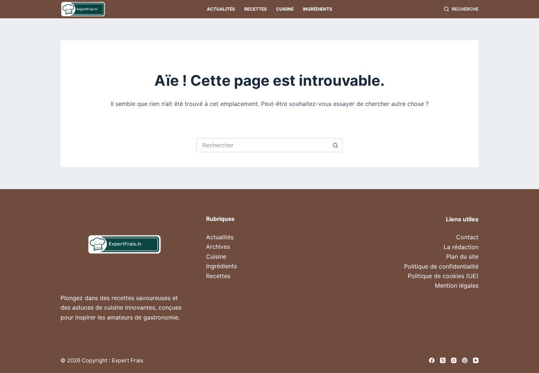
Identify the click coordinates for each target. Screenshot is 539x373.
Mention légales (456, 285)
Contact (467, 237)
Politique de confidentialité (441, 266)
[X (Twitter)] (442, 360)
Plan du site (462, 256)
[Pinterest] (464, 360)
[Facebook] (431, 360)
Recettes (255, 9)
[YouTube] (475, 360)
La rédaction (461, 247)
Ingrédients (317, 9)
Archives (218, 246)
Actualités (221, 9)
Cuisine (285, 9)
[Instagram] (453, 360)
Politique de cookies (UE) (443, 276)
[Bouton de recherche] (335, 145)
